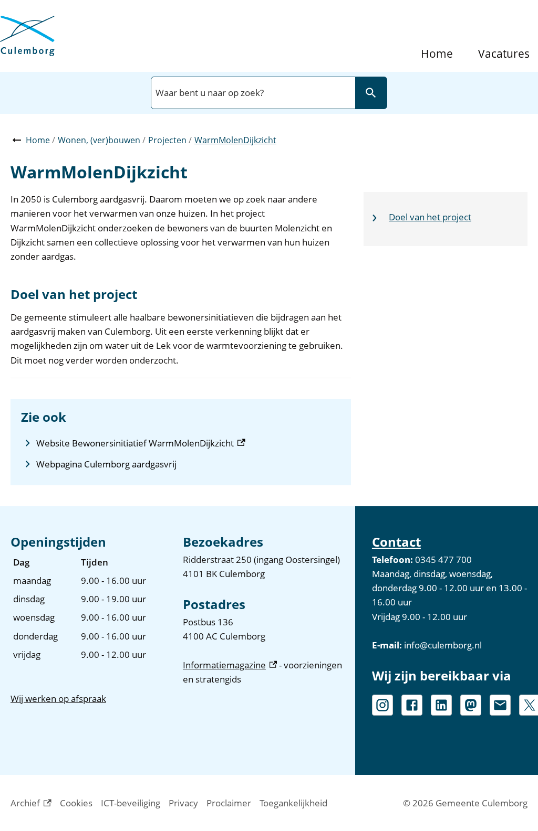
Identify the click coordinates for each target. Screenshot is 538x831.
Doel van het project (430, 217)
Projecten (167, 140)
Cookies (76, 803)
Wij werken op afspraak (58, 698)
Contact (396, 541)
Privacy (183, 803)
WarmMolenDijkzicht (235, 140)
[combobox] (252, 93)
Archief (31, 803)
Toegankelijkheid (293, 803)
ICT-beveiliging (130, 803)
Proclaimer (228, 803)
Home (437, 54)
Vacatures (504, 54)
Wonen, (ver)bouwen (99, 140)
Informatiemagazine (230, 665)
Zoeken (371, 93)
